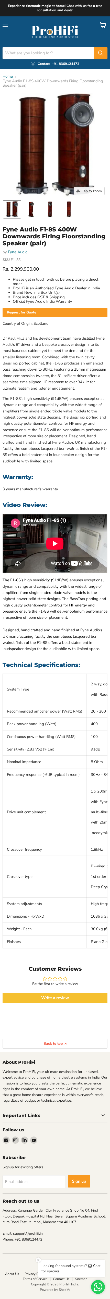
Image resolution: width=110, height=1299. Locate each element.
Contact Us (61, 1279)
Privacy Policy (35, 1274)
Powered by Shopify (55, 1289)
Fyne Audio (17, 252)
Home (8, 76)
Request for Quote (21, 312)
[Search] (100, 53)
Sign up (79, 1181)
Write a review (55, 998)
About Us (12, 1274)
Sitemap (81, 1279)
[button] (12, 209)
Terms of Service (35, 1279)
